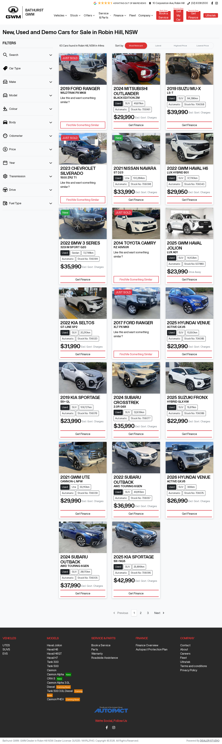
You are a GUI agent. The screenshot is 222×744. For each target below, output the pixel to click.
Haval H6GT (54, 653)
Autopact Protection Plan (151, 649)
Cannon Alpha (55, 674)
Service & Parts (104, 15)
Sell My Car (178, 15)
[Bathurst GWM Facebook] (213, 3)
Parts (94, 649)
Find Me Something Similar (82, 125)
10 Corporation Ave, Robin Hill (169, 3)
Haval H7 (52, 657)
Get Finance (193, 15)
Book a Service (163, 15)
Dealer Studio (209, 741)
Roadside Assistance (104, 657)
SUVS (6, 649)
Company (144, 15)
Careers (185, 653)
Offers (88, 15)
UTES (6, 645)
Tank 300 (53, 661)
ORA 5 (51, 678)
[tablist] (169, 45)
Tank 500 (53, 666)
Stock (74, 15)
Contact (185, 645)
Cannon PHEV (55, 699)
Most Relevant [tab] (136, 45)
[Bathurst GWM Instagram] (217, 3)
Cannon (51, 670)
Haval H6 (52, 649)
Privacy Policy (188, 670)
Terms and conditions (193, 666)
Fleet (132, 15)
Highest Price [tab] (180, 45)
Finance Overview (147, 645)
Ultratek (211, 15)
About (184, 649)
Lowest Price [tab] (203, 45)
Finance (118, 15)
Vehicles (59, 15)
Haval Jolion (54, 645)
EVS (5, 653)
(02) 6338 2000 (199, 3)
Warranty (97, 653)
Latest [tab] (158, 45)
